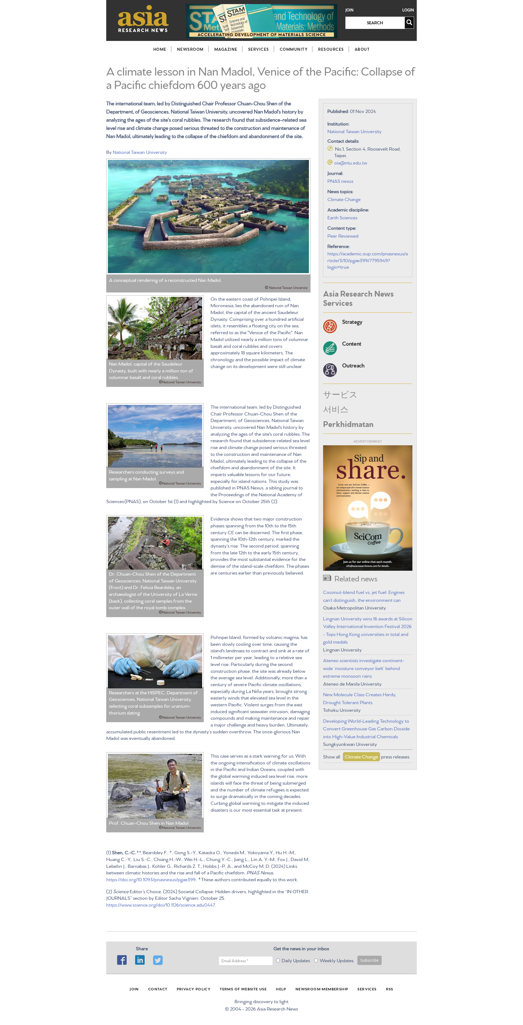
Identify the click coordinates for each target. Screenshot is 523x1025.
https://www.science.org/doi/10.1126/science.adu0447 (160, 904)
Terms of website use (243, 989)
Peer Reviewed (342, 235)
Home (159, 49)
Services (258, 49)
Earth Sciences (342, 217)
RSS (389, 989)
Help (281, 989)
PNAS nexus (340, 180)
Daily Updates (296, 960)
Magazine (226, 49)
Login (408, 10)
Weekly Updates (337, 960)
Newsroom (190, 49)
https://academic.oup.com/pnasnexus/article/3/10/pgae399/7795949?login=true (367, 260)
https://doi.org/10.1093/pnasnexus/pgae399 (151, 879)
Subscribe (369, 960)
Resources (331, 49)
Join (349, 10)
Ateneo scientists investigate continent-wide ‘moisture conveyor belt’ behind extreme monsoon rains (363, 668)
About (362, 49)
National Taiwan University (140, 151)
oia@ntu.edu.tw (350, 162)
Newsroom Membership (322, 989)
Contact (158, 989)
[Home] (143, 18)
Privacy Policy (194, 989)
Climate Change (344, 199)
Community (294, 49)
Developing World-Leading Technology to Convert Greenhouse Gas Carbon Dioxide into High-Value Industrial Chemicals (366, 728)
